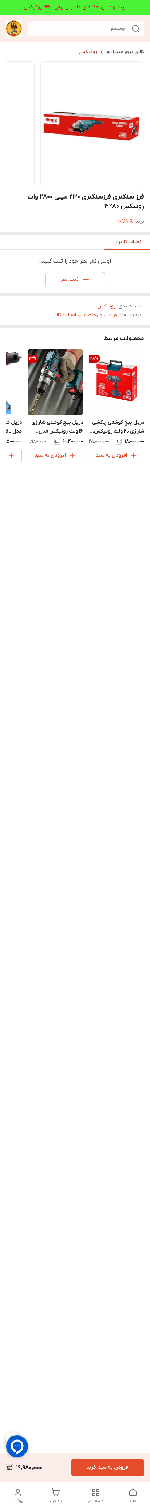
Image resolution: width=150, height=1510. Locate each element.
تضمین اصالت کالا (74, 315)
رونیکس (88, 51)
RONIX (125, 221)
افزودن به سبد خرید (107, 1467)
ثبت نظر (69, 279)
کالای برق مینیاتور (125, 51)
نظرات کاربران (127, 241)
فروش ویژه (106, 315)
